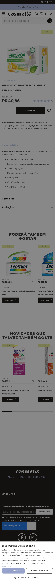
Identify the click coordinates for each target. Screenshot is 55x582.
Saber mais (6, 566)
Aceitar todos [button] (13, 571)
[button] (27, 577)
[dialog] (27, 291)
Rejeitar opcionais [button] (39, 571)
